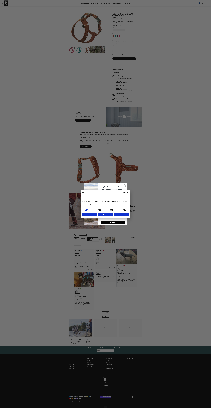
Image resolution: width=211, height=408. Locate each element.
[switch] (99, 210)
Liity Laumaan (112, 222)
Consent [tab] (89, 196)
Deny (90, 214)
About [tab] (122, 196)
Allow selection (106, 214)
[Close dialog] (125, 185)
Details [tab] (105, 196)
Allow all (121, 214)
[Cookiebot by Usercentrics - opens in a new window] (124, 192)
